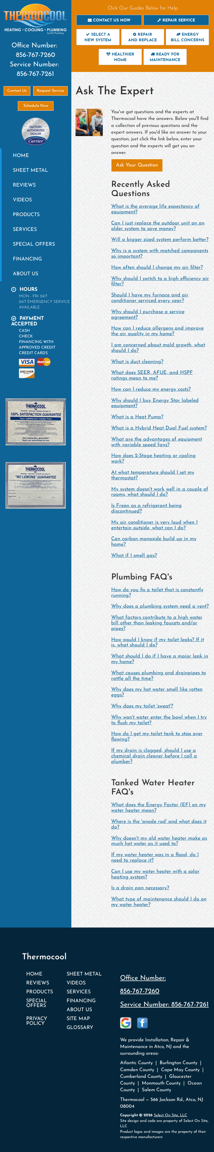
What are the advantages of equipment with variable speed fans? (156, 442)
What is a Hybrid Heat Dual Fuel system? (159, 428)
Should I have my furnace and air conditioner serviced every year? (149, 298)
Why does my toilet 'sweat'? (142, 706)
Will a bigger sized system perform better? (159, 239)
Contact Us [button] (17, 91)
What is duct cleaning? (137, 361)
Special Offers (34, 244)
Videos (22, 200)
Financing (27, 259)
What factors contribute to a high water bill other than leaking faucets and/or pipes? (156, 623)
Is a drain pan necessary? (140, 888)
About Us (25, 274)
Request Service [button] (50, 91)
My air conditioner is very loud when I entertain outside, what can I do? (154, 525)
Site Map (78, 1018)
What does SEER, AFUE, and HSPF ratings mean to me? (152, 375)
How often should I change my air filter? (157, 267)
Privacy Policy (36, 1021)
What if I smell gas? (134, 555)
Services (25, 229)
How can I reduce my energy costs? (151, 389)
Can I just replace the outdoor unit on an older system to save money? (158, 226)
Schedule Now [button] (35, 106)
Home (21, 155)
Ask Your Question (137, 165)
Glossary (80, 1027)
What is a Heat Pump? (137, 417)
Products (26, 214)
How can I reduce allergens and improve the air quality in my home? (157, 331)
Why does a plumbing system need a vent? (160, 606)
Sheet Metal (30, 170)
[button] (109, 20)
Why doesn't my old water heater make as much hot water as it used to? (159, 841)
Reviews (24, 185)
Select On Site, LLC (170, 1115)
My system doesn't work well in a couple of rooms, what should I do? (159, 492)
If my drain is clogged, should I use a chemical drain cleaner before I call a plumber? (154, 756)
